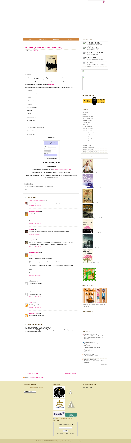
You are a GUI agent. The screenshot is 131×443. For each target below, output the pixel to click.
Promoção (35, 50)
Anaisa (30, 302)
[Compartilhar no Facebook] (30, 184)
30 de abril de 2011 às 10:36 (35, 275)
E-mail (92, 63)
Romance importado (88, 143)
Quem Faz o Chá (43, 39)
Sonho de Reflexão (89, 342)
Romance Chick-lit (87, 130)
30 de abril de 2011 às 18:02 (35, 286)
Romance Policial (87, 145)
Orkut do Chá (94, 48)
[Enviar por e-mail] (25, 184)
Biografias (85, 112)
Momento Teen (86, 122)
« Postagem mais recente (31, 373)
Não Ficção (85, 124)
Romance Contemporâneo (89, 132)
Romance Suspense (88, 149)
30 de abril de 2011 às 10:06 (35, 234)
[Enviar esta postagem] (26, 189)
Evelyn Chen (32, 240)
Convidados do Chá (88, 116)
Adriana (31, 229)
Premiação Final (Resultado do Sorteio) (94, 360)
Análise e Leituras (89, 354)
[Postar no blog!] (27, 184)
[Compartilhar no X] (29, 184)
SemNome (41, 387)
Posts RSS (92, 58)
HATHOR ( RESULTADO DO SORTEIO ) (43, 47)
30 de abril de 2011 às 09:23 (35, 205)
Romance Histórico (87, 141)
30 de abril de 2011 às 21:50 (35, 307)
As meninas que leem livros (92, 347)
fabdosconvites (33, 313)
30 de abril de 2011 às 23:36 (35, 318)
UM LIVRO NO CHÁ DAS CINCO (44, 441)
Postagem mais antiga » (71, 373)
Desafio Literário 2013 (90, 359)
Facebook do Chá (97, 53)
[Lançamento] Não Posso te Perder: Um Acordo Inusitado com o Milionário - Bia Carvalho (94, 337)
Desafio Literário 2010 (88, 118)
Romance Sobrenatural (88, 147)
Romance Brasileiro (88, 128)
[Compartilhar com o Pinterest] (32, 184)
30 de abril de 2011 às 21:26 (35, 296)
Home (30, 39)
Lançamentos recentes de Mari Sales (93, 344)
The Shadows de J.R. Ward (91, 355)
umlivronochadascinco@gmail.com (62, 169)
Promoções (69, 39)
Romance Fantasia (87, 139)
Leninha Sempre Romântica (36, 200)
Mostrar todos (104, 364)
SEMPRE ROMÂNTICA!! (90, 334)
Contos (84, 114)
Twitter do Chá (94, 43)
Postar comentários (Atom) (36, 377)
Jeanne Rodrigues (34, 211)
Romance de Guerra (88, 135)
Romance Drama (87, 137)
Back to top (92, 441)
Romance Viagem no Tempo (90, 151)
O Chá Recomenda (87, 126)
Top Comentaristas (33, 387)
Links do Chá (56, 39)
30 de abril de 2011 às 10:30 (35, 246)
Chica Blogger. (68, 441)
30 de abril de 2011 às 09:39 (35, 223)
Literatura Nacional (87, 120)
